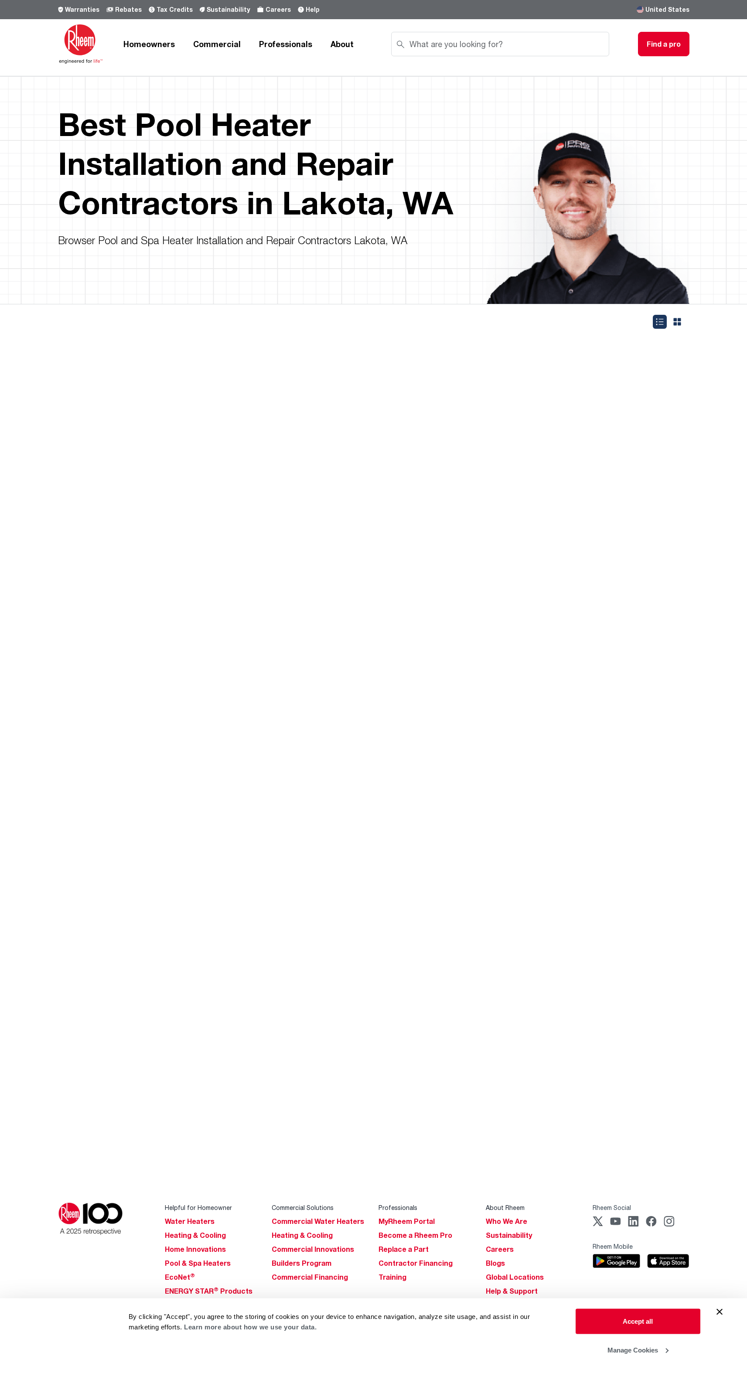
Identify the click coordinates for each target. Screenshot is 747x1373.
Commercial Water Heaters (318, 1221)
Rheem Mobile (613, 1246)
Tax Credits (175, 9)
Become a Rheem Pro (415, 1235)
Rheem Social (612, 1207)
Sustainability (228, 9)
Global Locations (515, 1277)
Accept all (638, 1321)
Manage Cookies (632, 1349)
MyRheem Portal (407, 1221)
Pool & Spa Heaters (198, 1263)
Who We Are (506, 1221)
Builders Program (301, 1263)
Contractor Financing (416, 1263)
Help (313, 9)
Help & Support (512, 1291)
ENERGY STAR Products (208, 1291)
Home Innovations (195, 1249)
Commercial (217, 44)
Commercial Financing (310, 1277)
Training (392, 1277)
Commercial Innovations (313, 1249)
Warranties (82, 9)
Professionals (285, 44)
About (342, 44)
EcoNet (180, 1277)
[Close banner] (719, 1312)
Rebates (128, 9)
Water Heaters (190, 1221)
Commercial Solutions (303, 1207)
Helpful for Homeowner (198, 1207)
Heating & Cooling (195, 1235)
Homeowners (149, 44)
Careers (278, 9)
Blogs (495, 1263)
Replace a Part (404, 1249)
